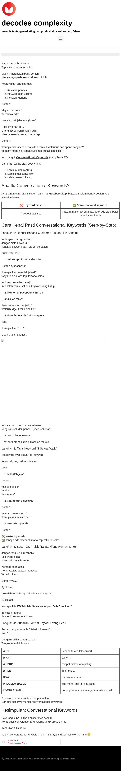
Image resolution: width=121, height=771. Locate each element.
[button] (60, 38)
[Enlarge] (115, 343)
